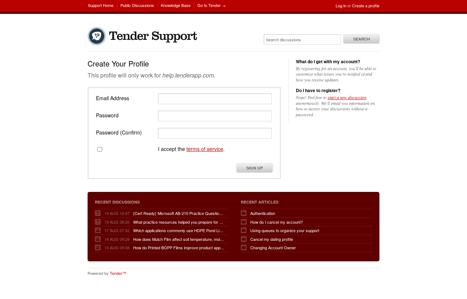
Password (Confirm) (119, 132)
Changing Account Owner (273, 247)
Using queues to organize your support (284, 230)
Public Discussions (137, 5)
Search (361, 39)
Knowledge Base (175, 5)
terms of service (204, 148)
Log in (341, 5)
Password (107, 115)
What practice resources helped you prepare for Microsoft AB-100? (178, 222)
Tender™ (118, 273)
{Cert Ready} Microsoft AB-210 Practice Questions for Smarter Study (178, 213)
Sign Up (254, 168)
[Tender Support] (144, 43)
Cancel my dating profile (271, 239)
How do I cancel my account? (276, 222)
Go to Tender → (211, 5)
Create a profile (365, 5)
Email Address (112, 98)
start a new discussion (347, 97)
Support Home (100, 5)
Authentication (262, 213)
